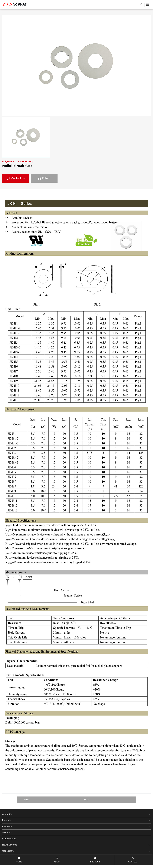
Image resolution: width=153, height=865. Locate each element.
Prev (26, 799)
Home (19, 862)
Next (86, 799)
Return (46, 178)
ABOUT (57, 862)
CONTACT (133, 862)
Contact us (18, 178)
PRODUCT (95, 862)
